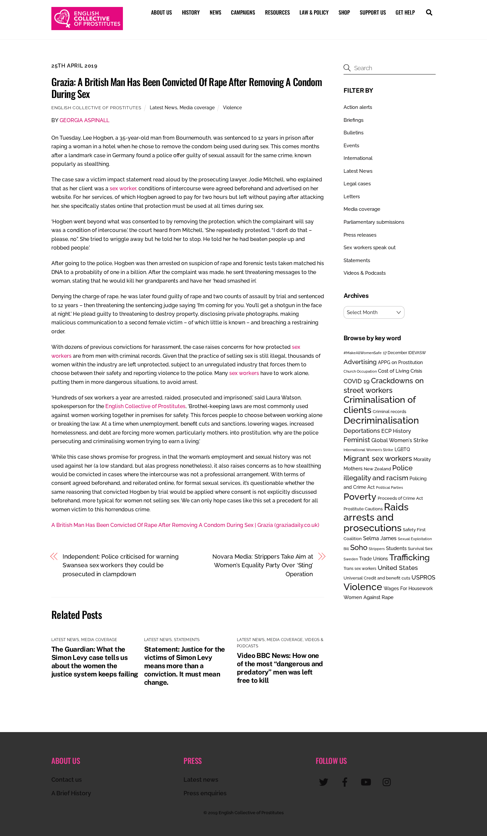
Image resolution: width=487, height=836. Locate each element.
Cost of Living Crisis (400, 371)
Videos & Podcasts (365, 273)
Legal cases (357, 184)
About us (161, 12)
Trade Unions (373, 558)
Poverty (360, 496)
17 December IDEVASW (404, 352)
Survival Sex (420, 548)
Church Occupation (360, 371)
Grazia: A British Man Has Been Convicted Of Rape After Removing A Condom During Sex (186, 87)
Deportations (362, 430)
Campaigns (243, 12)
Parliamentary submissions (374, 222)
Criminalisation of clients (379, 405)
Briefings (353, 120)
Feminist (357, 440)
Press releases (360, 235)
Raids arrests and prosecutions (376, 517)
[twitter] (325, 781)
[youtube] (367, 781)
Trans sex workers (360, 568)
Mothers (353, 468)
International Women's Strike (368, 449)
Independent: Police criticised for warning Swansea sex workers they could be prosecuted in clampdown (121, 565)
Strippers (377, 548)
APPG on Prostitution (400, 362)
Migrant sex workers (378, 458)
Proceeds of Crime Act (400, 498)
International (358, 158)
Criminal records (389, 411)
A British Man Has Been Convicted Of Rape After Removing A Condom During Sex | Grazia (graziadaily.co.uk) (185, 525)
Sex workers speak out (370, 248)
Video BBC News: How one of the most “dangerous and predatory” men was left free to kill (280, 667)
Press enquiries (205, 793)
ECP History (396, 431)
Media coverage (197, 107)
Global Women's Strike (399, 440)
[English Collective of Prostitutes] (87, 27)
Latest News (163, 107)
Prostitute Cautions (363, 508)
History (191, 12)
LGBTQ (402, 449)
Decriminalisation (381, 420)
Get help (405, 12)
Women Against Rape (369, 597)
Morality (422, 459)
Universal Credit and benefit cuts (377, 578)
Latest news (201, 779)
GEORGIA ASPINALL (84, 120)
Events (351, 146)
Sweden (351, 559)
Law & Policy (314, 12)
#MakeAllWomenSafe (363, 352)
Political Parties (389, 487)
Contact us (66, 779)
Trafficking (409, 557)
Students (396, 548)
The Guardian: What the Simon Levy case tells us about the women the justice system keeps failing (94, 661)
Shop (344, 12)
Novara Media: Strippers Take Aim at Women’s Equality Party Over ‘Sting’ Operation (262, 565)
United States (398, 567)
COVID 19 (357, 381)
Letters (352, 197)
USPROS (423, 577)
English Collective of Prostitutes (96, 107)
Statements (186, 639)
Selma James (380, 538)
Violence (232, 107)
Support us (373, 12)
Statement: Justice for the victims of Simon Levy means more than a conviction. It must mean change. (184, 665)
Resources (277, 12)
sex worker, (123, 188)
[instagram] (388, 781)
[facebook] (346, 781)
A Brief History (71, 793)
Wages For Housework (408, 588)
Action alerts (358, 107)
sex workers (244, 373)
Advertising (360, 361)
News (215, 12)
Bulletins (353, 133)
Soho (358, 547)
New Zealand (377, 468)
